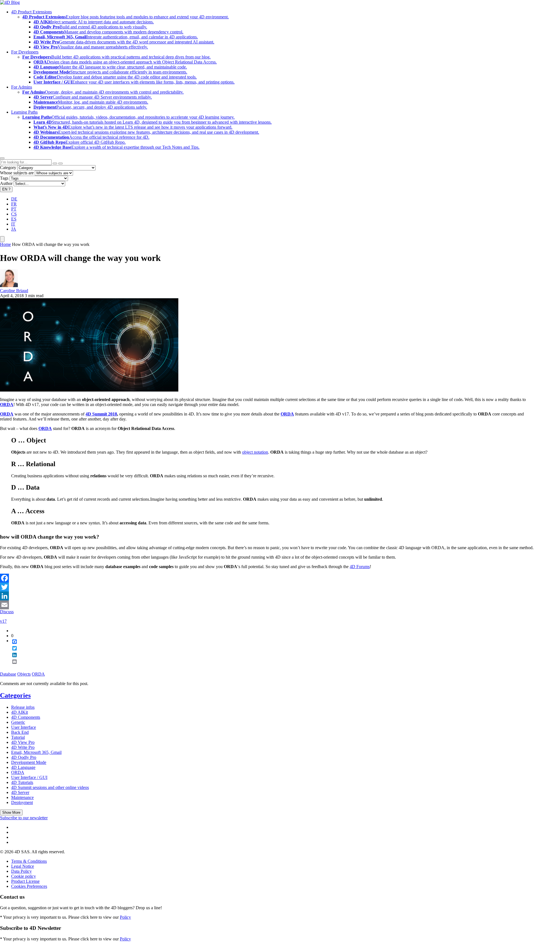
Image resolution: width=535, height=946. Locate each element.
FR (14, 204)
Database (8, 674)
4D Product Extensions (31, 11)
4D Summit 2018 (101, 414)
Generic (18, 722)
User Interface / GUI (29, 777)
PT (13, 209)
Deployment (22, 802)
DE (14, 199)
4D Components (25, 717)
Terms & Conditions (29, 861)
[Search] (60, 163)
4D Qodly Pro (23, 757)
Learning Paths (24, 112)
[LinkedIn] (267, 595)
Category (8, 167)
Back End (20, 732)
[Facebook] (267, 578)
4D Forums (360, 566)
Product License (25, 881)
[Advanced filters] (55, 163)
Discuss (7, 611)
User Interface (23, 727)
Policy (125, 917)
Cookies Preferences (29, 886)
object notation (255, 452)
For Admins (21, 87)
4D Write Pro (23, 747)
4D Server (20, 792)
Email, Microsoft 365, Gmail (36, 752)
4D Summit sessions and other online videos (50, 787)
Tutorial (18, 737)
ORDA (45, 428)
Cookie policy (23, 876)
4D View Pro (23, 742)
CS (14, 214)
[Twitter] (267, 587)
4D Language (23, 767)
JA (13, 229)
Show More (11, 812)
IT (13, 224)
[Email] (267, 604)
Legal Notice (22, 866)
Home (5, 244)
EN (6, 189)
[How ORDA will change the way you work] (89, 390)
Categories (15, 695)
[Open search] (2, 158)
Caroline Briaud (14, 290)
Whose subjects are (17, 172)
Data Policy (21, 871)
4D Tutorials (22, 782)
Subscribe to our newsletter (24, 817)
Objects (24, 674)
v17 (3, 621)
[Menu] (2, 239)
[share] (12, 666)
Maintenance (22, 797)
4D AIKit (19, 712)
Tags (4, 178)
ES (13, 219)
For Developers (24, 52)
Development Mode (28, 762)
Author (6, 183)
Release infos (23, 707)
